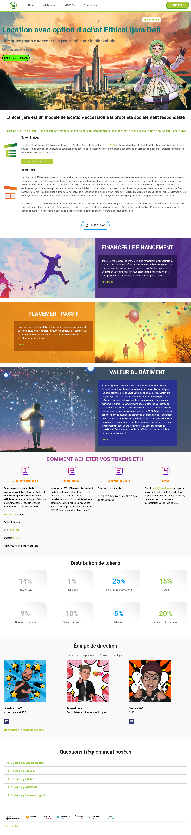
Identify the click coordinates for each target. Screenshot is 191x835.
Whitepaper (49, 5)
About (31, 5)
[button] (95, 763)
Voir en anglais (151, 19)
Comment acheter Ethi (37, 161)
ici (40, 545)
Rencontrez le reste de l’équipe (24, 729)
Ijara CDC (109, 145)
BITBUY (16, 538)
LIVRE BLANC (97, 225)
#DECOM (70, 5)
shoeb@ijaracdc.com (161, 488)
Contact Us (90, 5)
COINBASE (14, 530)
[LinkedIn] (6, 721)
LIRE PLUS (107, 282)
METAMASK (10, 514)
